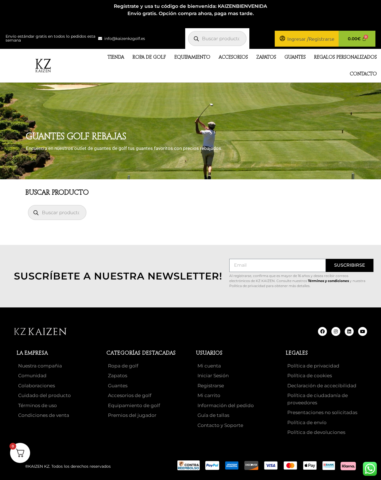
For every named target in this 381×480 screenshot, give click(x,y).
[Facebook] (322, 331)
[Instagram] (335, 331)
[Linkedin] (349, 331)
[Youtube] (362, 331)
